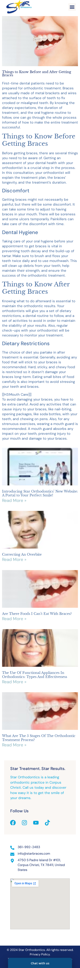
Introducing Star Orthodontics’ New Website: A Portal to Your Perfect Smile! (40, 493)
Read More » (14, 500)
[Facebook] (13, 822)
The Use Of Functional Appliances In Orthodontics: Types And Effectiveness (34, 675)
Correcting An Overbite (22, 554)
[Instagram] (24, 822)
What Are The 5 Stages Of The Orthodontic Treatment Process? (38, 738)
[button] (72, 7)
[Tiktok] (47, 822)
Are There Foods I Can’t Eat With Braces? (37, 614)
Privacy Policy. (40, 954)
